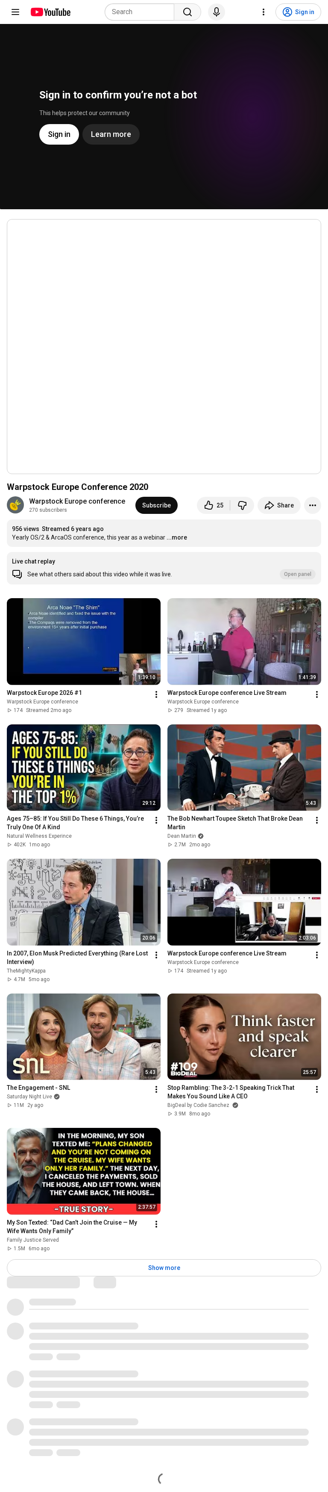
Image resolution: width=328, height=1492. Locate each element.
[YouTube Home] (50, 12)
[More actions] (312, 505)
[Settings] (263, 12)
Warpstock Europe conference (77, 501)
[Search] (187, 12)
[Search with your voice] (216, 12)
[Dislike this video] (242, 505)
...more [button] (177, 537)
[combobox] (142, 12)
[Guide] (15, 12)
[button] (164, 568)
